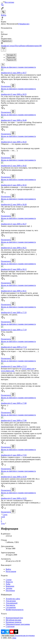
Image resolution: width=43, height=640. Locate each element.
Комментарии (34, 46)
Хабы (8, 584)
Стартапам (10, 626)
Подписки (11, 60)
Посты (17, 46)
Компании (10, 586)
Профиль (4, 46)
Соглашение (11, 607)
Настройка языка (8, 636)
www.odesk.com (28, 369)
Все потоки (9, 2)
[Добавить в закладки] (13, 86)
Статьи (11, 46)
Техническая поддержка (25, 635)
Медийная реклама (13, 620)
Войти (8, 569)
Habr (14, 638)
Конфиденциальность (14, 610)
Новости (23, 46)
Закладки (11, 55)
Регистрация (11, 571)
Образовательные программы (18, 624)
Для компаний (11, 603)
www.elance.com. (8, 371)
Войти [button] (3, 15)
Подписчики (11, 57)
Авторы (9, 588)
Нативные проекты (14, 622)
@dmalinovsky (24, 24)
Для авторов (11, 601)
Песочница (10, 590)
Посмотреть (6, 86)
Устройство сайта (13, 599)
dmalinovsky (6, 73)
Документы (10, 605)
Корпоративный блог (14, 618)
